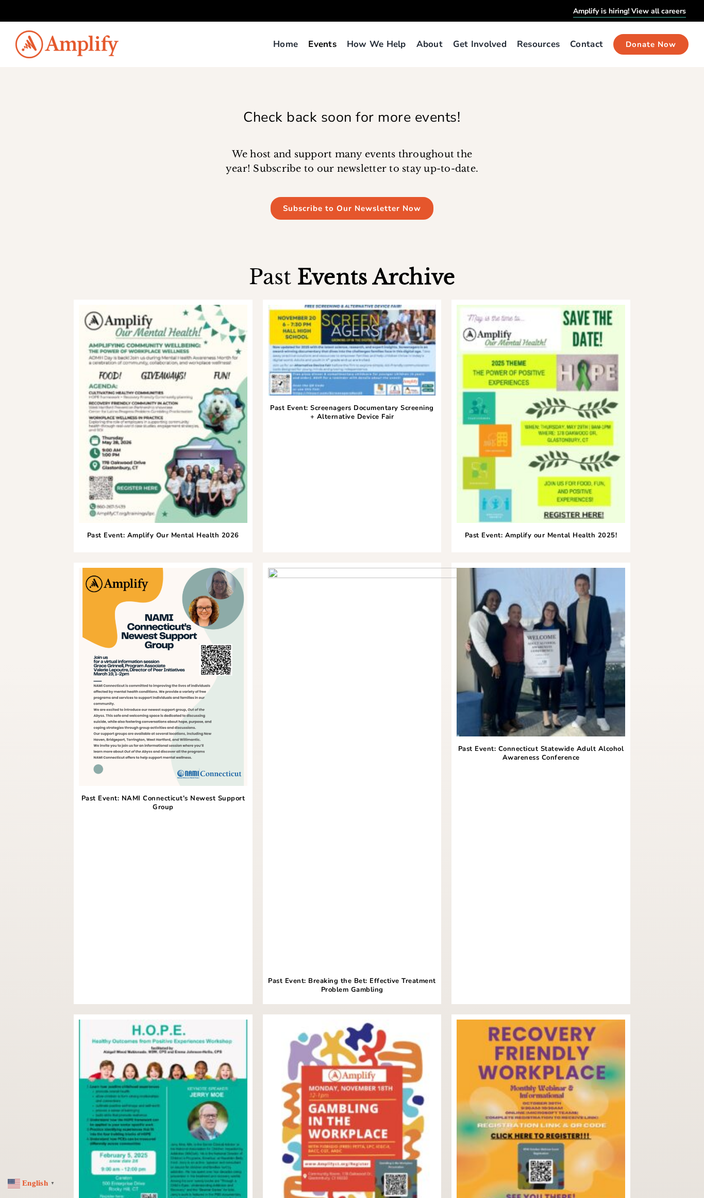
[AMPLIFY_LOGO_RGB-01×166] (67, 34)
